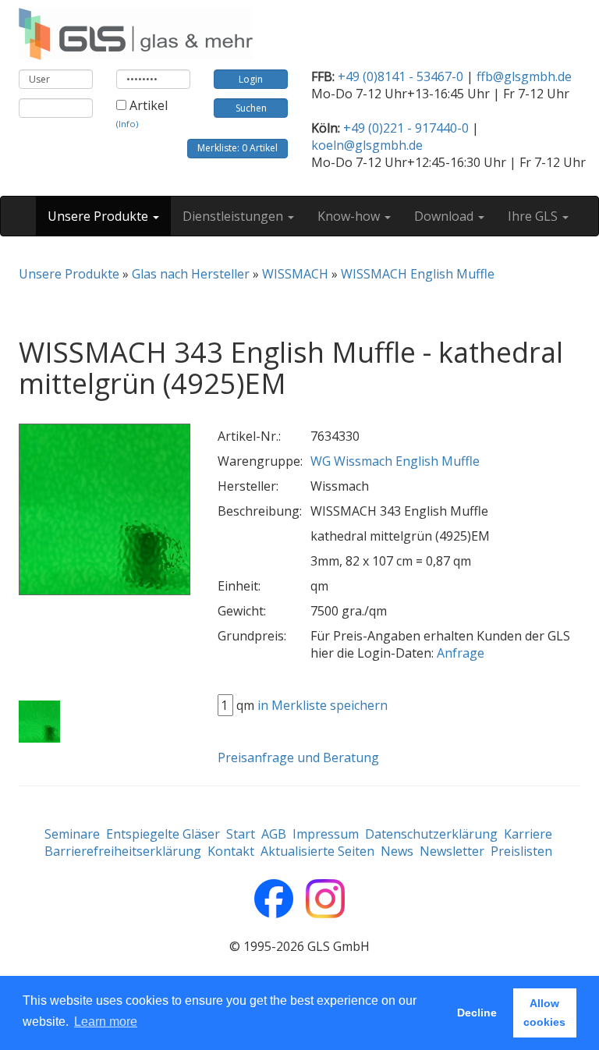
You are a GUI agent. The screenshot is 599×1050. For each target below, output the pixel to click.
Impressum (325, 833)
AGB (273, 833)
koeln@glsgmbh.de (367, 145)
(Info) (127, 123)
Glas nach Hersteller (191, 273)
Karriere (528, 833)
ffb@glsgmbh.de (524, 76)
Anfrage (460, 653)
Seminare (72, 833)
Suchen (251, 108)
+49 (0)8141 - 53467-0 (400, 76)
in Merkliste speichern (322, 705)
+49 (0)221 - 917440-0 (406, 128)
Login (251, 79)
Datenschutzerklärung (431, 833)
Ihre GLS (534, 216)
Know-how (350, 216)
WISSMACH (295, 273)
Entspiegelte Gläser (163, 833)
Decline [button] (477, 1012)
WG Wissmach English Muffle (395, 461)
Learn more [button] (105, 1021)
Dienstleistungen (234, 216)
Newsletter (452, 851)
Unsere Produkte (99, 216)
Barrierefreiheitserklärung (122, 851)
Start (240, 833)
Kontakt (230, 851)
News (397, 851)
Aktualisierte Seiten (317, 851)
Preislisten (521, 851)
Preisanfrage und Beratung (298, 757)
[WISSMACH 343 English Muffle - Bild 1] (39, 722)
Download (445, 216)
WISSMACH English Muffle (417, 273)
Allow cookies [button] (544, 1012)
